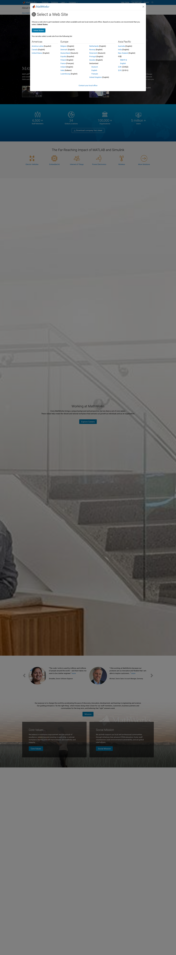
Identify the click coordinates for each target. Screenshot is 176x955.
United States (37, 53)
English (94, 70)
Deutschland (65, 53)
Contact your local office (88, 85)
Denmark (63, 50)
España (63, 56)
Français (94, 74)
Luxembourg (65, 74)
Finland (63, 60)
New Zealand (123, 53)
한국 (120, 70)
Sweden (92, 60)
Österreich (93, 53)
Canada (35, 50)
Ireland (63, 67)
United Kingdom (95, 77)
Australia (121, 46)
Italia (62, 70)
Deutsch (94, 67)
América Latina (37, 46)
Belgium (63, 46)
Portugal (92, 56)
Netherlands (94, 46)
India (120, 50)
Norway (92, 50)
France (63, 63)
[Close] (143, 6)
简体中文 (123, 60)
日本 (120, 67)
